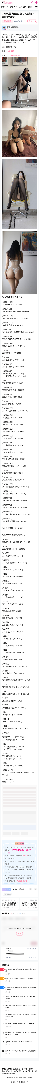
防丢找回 (4, 7)
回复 (34, 957)
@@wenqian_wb (13, 55)
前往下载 (33, 21)
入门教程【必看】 (22, 881)
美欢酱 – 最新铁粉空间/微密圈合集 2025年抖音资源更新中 (10, 905)
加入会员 (13, 7)
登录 (19, 934)
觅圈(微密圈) (7, 21)
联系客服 (25, 855)
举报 (30, 957)
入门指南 (22, 7)
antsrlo (9, 949)
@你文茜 (10, 51)
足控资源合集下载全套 (25, 1077)
